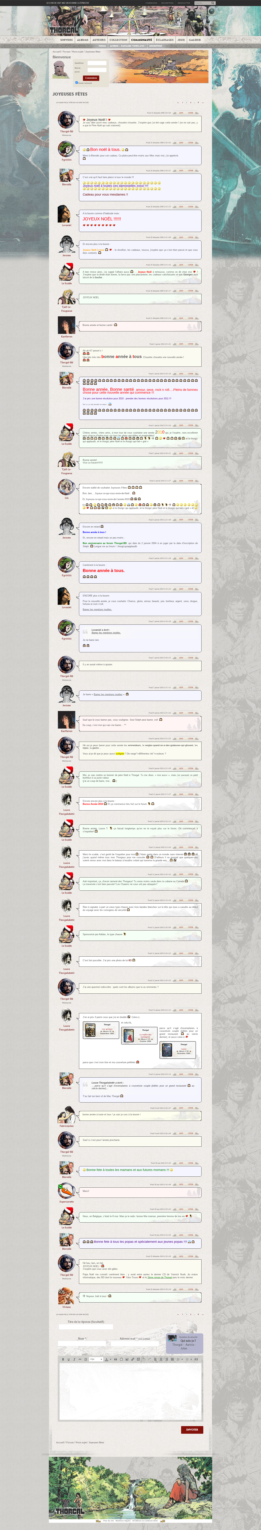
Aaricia (190, 1344)
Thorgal (177, 1344)
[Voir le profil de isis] (66, 494)
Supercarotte (66, 1201)
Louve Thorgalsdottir (67, 812)
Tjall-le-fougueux (66, 309)
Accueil (57, 51)
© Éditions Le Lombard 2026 (145, 1521)
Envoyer (192, 1429)
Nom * (82, 1338)
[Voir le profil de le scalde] (66, 279)
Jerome (66, 255)
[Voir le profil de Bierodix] (66, 180)
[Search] (212, 3)
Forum (102, 46)
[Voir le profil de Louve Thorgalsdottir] (66, 806)
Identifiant (79, 63)
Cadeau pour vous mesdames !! (105, 194)
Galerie (195, 39)
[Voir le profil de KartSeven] (66, 333)
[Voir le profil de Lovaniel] (66, 221)
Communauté (141, 39)
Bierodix (66, 184)
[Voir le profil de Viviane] (66, 1303)
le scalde (67, 283)
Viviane (66, 1307)
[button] (63, 1359)
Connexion (151, 3)
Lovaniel (66, 225)
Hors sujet (77, 51)
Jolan (184, 1348)
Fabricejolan (67, 1126)
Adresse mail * (135, 1338)
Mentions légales (123, 1521)
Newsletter (184, 3)
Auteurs (99, 39)
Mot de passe (77, 70)
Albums (82, 39)
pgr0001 (67, 159)
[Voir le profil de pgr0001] (66, 156)
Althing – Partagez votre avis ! (128, 46)
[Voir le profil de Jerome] (66, 251)
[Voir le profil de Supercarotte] (66, 1198)
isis (67, 497)
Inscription (167, 3)
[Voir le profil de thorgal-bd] (66, 127)
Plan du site (108, 1521)
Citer (190, 113)
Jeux (181, 39)
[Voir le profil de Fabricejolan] (66, 1122)
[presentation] (63, 1359)
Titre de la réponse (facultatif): (86, 1321)
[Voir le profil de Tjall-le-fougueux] (66, 303)
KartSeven (66, 336)
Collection (118, 39)
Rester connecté (85, 83)
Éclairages (164, 39)
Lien (181, 113)
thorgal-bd (66, 131)
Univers (66, 39)
